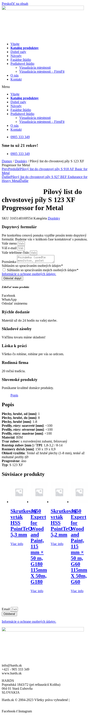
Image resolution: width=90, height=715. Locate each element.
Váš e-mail (9, 248)
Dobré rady (18, 52)
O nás (14, 75)
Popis (14, 395)
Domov (7, 161)
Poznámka (9, 262)
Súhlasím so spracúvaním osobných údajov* (32, 265)
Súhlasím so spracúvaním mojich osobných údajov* (42, 270)
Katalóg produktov (24, 48)
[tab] (14, 395)
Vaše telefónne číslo (16, 252)
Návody (16, 56)
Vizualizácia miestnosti (35, 67)
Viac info (16, 544)
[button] (45, 87)
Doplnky (21, 161)
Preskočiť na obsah (15, 3)
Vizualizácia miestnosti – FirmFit (41, 71)
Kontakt (16, 79)
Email (6, 609)
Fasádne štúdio (20, 60)
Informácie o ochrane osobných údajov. (29, 274)
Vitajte (14, 44)
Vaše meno (10, 243)
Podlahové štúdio (22, 63)
